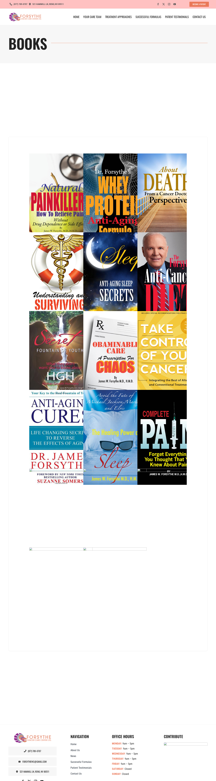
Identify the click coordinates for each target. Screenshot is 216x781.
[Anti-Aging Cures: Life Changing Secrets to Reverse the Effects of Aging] (67, 437)
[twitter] (163, 4)
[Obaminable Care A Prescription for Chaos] (121, 358)
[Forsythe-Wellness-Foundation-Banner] (186, 744)
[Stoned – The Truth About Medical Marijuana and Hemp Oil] (121, 594)
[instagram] (169, 4)
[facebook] (158, 4)
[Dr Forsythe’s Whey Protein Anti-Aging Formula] (121, 200)
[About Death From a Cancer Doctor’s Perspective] (175, 200)
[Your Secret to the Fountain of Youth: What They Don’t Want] (67, 358)
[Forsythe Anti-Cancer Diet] (175, 279)
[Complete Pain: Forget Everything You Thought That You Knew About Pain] (175, 437)
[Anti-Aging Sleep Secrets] (121, 279)
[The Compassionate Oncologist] (67, 516)
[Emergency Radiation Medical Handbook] (121, 516)
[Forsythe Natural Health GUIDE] (67, 594)
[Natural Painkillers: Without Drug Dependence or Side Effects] (67, 200)
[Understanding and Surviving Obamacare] (67, 279)
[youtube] (174, 4)
